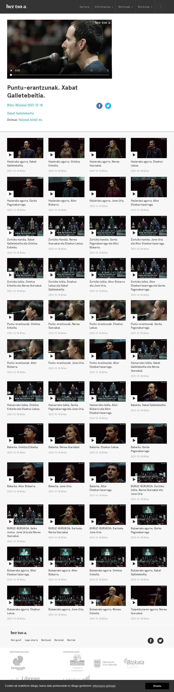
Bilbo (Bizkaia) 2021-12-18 (25, 105)
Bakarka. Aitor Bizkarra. (21, 486)
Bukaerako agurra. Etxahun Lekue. (23, 611)
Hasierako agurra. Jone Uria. (107, 200)
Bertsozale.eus (20, 662)
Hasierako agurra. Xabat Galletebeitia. (21, 163)
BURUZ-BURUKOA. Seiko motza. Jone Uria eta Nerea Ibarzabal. (23, 532)
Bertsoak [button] (124, 6)
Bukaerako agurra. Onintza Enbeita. (106, 572)
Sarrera (84, 6)
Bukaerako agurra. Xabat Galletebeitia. (146, 572)
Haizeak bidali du (30, 119)
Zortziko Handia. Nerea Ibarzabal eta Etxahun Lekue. (65, 241)
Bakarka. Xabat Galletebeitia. (148, 405)
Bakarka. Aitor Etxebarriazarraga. (101, 488)
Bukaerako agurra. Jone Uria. (66, 609)
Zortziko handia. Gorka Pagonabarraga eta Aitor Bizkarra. (104, 243)
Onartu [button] (157, 686)
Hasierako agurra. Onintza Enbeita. (64, 163)
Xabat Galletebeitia (20, 113)
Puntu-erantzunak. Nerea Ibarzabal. (64, 326)
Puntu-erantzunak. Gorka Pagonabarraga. (146, 326)
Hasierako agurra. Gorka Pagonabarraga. (22, 202)
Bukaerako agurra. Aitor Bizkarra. (62, 572)
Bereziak (59, 640)
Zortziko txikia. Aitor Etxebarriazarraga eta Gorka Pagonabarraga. (148, 285)
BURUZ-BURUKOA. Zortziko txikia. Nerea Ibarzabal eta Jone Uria (147, 490)
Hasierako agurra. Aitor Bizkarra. (62, 202)
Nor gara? (16, 640)
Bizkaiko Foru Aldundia (138, 662)
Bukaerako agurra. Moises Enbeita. (105, 611)
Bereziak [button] (144, 6)
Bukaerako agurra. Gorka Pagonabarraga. (146, 530)
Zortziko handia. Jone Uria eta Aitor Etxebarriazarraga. (148, 241)
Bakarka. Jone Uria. (60, 486)
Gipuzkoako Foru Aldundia (107, 662)
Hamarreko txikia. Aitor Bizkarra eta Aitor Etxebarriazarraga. (104, 408)
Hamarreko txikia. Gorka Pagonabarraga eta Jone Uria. (66, 407)
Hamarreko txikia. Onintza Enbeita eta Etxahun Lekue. (23, 407)
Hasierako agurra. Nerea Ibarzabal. (104, 163)
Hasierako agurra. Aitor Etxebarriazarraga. (145, 202)
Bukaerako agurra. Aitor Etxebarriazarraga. (21, 572)
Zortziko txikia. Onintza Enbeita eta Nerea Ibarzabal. (24, 283)
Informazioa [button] (103, 6)
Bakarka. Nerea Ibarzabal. (64, 447)
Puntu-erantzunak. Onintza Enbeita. (23, 326)
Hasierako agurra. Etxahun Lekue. (147, 163)
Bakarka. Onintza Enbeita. (22, 447)
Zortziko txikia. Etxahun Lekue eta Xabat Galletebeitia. (62, 285)
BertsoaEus (22, 6)
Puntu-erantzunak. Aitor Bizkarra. (22, 364)
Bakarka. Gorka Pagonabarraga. (140, 449)
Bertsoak (46, 640)
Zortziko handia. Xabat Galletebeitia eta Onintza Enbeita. (22, 243)
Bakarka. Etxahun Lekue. (104, 447)
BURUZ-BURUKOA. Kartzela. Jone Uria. (107, 530)
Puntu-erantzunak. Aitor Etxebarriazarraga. (104, 364)
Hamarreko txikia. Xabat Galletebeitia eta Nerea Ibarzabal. (145, 366)
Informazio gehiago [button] (104, 685)
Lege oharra (31, 640)
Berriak (71, 640)
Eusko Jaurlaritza (77, 662)
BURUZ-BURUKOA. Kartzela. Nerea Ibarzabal (65, 530)
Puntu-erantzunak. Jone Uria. (66, 363)
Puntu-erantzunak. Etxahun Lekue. (106, 326)
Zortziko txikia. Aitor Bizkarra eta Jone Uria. (107, 283)
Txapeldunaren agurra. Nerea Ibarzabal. (149, 611)
